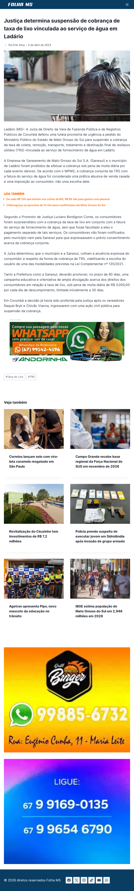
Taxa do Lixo (14, 376)
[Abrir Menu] (127, 4)
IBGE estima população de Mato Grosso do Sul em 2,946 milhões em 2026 (98, 611)
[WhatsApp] (106, 880)
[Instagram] (84, 880)
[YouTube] (99, 880)
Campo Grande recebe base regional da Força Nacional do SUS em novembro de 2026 (98, 461)
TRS (31, 376)
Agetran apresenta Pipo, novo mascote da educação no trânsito (32, 611)
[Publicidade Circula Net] (67, 863)
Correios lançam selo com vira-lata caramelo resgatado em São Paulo (33, 461)
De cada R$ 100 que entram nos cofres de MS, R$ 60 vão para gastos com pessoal (57, 199)
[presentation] (34, 429)
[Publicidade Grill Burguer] (67, 751)
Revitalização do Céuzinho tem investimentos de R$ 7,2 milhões (33, 536)
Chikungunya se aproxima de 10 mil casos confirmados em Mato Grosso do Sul (55, 205)
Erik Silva (19, 45)
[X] (76, 880)
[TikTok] (91, 880)
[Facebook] (69, 880)
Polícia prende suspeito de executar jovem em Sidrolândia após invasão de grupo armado (100, 536)
